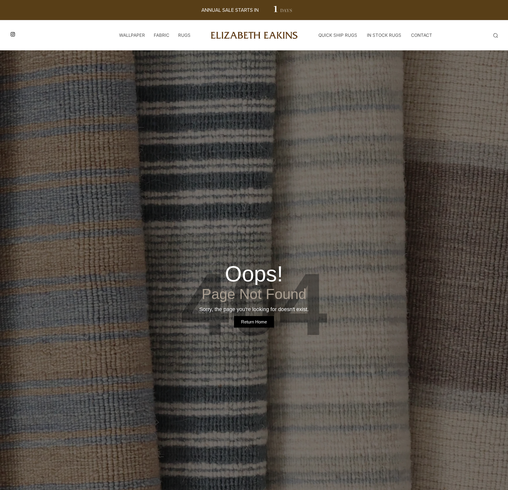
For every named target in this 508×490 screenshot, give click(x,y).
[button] (495, 35)
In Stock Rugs (384, 35)
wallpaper (132, 35)
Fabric (161, 35)
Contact (421, 35)
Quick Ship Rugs (337, 35)
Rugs (184, 35)
